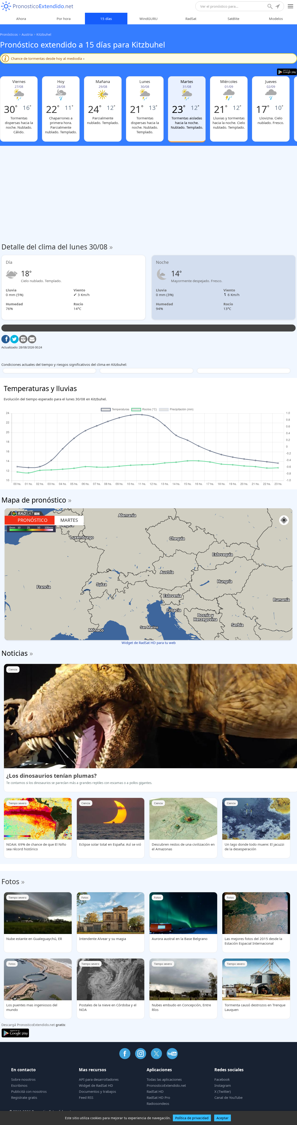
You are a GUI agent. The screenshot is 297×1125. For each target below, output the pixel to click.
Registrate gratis (24, 1097)
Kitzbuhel (43, 34)
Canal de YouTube (228, 1097)
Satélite (233, 18)
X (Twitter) (222, 1091)
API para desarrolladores (99, 1079)
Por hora (64, 18)
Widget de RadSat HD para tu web (149, 642)
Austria (27, 34)
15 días (106, 18)
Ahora (21, 18)
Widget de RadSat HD (96, 1085)
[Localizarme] (278, 7)
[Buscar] (270, 7)
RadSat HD (155, 1091)
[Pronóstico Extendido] (37, 6)
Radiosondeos (158, 1103)
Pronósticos (9, 34)
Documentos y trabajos (97, 1091)
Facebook (222, 1079)
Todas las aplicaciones (164, 1079)
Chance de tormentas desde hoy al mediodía (48, 58)
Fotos (10, 881)
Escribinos (19, 1085)
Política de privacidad (192, 1118)
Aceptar (222, 1118)
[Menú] (290, 6)
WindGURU (148, 18)
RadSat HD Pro (158, 1097)
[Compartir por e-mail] (32, 339)
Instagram (222, 1085)
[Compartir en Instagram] (23, 339)
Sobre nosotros (23, 1079)
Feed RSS (86, 1097)
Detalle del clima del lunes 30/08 (57, 247)
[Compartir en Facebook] (5, 339)
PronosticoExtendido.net (166, 1085)
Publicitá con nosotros (29, 1091)
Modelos (276, 18)
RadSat (190, 18)
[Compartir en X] (14, 339)
